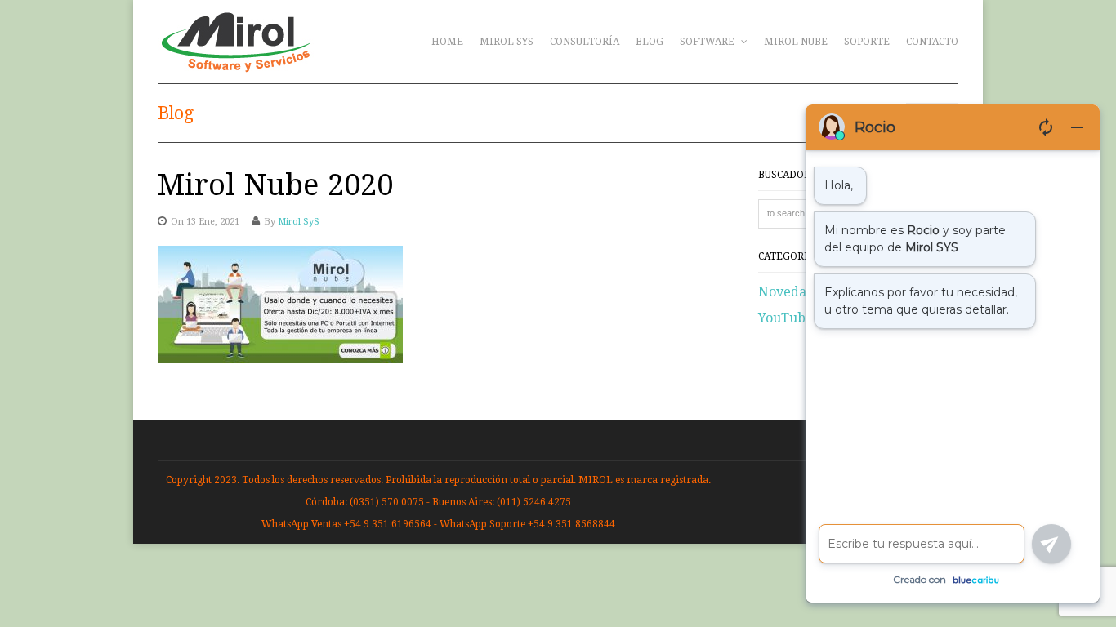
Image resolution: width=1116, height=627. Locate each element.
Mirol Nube (796, 41)
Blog (649, 41)
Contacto (932, 41)
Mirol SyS (506, 41)
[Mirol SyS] (236, 63)
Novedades (793, 292)
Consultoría (584, 41)
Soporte (867, 41)
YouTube (785, 318)
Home (447, 41)
